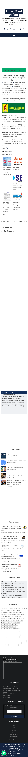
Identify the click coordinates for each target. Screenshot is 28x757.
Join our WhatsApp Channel (14, 70)
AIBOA (25, 608)
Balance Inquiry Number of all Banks (13, 397)
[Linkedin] (17, 29)
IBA (20, 618)
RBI (18, 636)
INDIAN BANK (9, 620)
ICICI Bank (3, 620)
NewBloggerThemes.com (7, 755)
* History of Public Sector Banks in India (12, 582)
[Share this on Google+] (10, 148)
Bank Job (15, 612)
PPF (19, 622)
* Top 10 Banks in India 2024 (9, 585)
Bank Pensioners (21, 612)
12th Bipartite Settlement (7, 608)
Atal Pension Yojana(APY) (10, 610)
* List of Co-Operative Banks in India (11, 589)
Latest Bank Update (14, 12)
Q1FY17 (23, 84)
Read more (9, 533)
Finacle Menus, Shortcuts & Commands (13, 396)
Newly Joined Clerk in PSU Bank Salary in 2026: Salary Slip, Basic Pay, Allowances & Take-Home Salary (11, 528)
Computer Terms (14, 740)
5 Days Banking (16, 608)
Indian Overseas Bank (6, 622)
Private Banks (23, 630)
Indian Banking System (18, 620)
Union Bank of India (13, 645)
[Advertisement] (14, 3)
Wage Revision (14, 647)
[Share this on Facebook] (6, 148)
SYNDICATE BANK (19, 638)
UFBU (7, 645)
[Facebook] (4, 29)
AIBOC (2, 610)
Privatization (4, 632)
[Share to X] (8, 151)
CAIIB (12, 616)
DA (12, 618)
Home (14, 221)
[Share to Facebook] (10, 151)
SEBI (14, 727)
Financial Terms (14, 736)
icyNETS (8, 753)
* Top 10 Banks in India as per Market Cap (12, 584)
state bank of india (5, 649)
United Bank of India (6, 647)
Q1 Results (17, 84)
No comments (17, 86)
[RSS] (23, 29)
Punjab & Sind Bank (8, 84)
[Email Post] (3, 151)
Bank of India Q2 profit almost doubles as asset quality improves (17, 205)
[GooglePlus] (10, 29)
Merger (16, 622)
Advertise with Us (13, 748)
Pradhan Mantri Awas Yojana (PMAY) (13, 401)
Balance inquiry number (6, 612)
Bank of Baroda (4, 614)
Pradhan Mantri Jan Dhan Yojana (8, 626)
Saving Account (5, 641)
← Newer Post (5, 221)
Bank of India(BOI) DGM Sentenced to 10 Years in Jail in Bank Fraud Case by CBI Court (17, 475)
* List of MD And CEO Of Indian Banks (11, 595)
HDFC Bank (16, 618)
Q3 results (9, 636)
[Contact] (20, 29)
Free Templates (11, 752)
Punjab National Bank (15, 634)
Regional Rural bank (6, 638)
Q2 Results (3, 636)
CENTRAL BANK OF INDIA (6, 618)
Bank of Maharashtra (21, 614)
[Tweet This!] (8, 148)
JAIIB (13, 622)
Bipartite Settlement (5, 616)
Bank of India (12, 614)
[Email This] (5, 151)
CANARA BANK (17, 616)
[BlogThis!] (7, 151)
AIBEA (22, 608)
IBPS (22, 618)
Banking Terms (14, 734)
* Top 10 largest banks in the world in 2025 (12, 587)
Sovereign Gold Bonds (6, 643)
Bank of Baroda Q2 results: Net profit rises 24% (17, 169)
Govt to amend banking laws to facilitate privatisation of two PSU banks (7, 171)
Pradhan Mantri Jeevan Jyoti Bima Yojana (10, 628)
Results (9, 86)
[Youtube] (14, 29)
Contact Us (21, 746)
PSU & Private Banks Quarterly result (13, 399)
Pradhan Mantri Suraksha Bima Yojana (10, 630)
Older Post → (23, 221)
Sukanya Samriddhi (16, 643)
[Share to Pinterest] (11, 151)
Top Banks (24, 643)
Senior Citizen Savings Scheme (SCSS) (17, 641)
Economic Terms (14, 738)
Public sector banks (20, 82)
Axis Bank (19, 610)
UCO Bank (3, 645)
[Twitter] (7, 29)
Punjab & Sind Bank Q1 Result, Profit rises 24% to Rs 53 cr (14, 77)
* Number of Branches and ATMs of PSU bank (13, 597)
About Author (13, 746)
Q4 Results (14, 636)
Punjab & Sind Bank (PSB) (17, 88)
